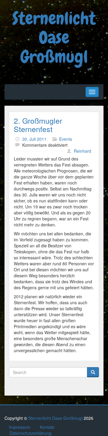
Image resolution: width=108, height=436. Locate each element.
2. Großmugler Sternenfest (38, 124)
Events (65, 139)
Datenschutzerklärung (30, 433)
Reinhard (82, 151)
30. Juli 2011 (34, 139)
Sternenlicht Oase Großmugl (54, 37)
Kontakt (47, 427)
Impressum (19, 427)
